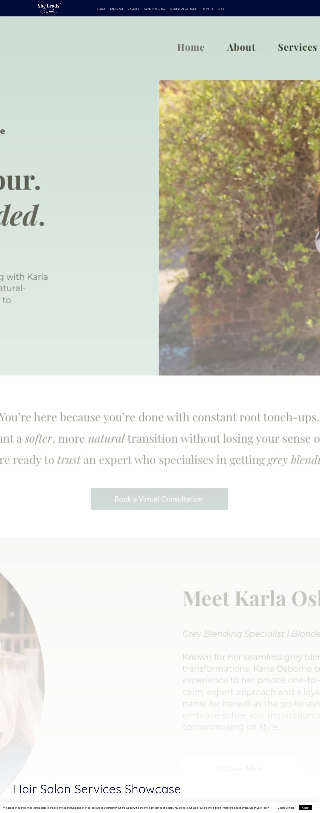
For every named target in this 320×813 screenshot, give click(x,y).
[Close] (316, 807)
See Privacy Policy (259, 807)
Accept (305, 807)
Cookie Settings (286, 807)
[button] (154, 9)
